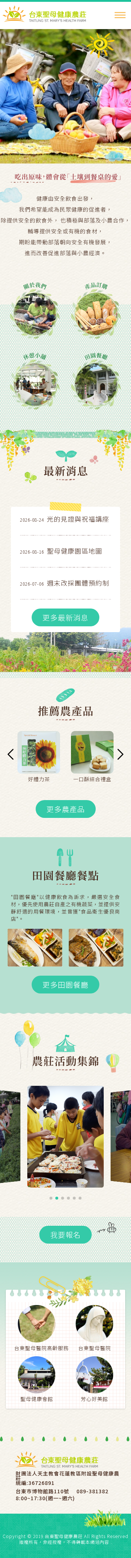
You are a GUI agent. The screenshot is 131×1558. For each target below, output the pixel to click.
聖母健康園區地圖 (74, 550)
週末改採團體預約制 (78, 582)
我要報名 (65, 1234)
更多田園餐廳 (65, 984)
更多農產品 (66, 809)
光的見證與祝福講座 (78, 518)
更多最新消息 (65, 617)
